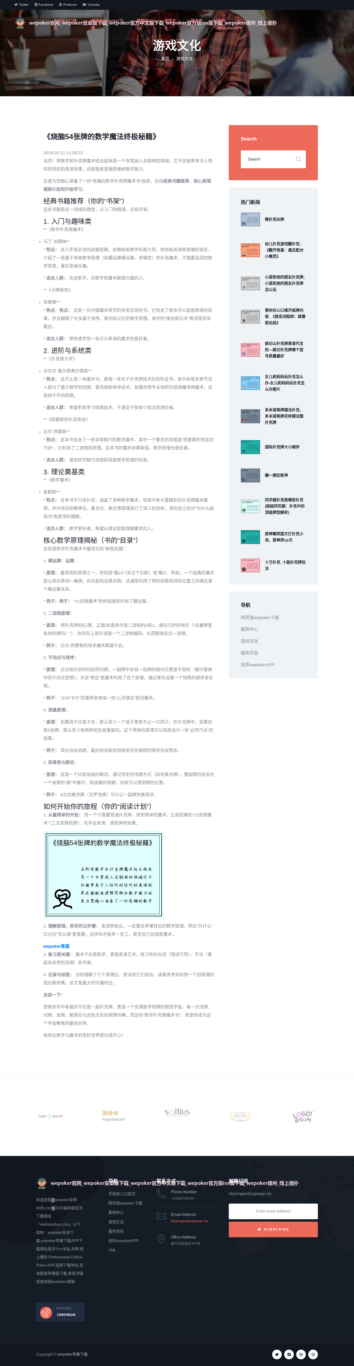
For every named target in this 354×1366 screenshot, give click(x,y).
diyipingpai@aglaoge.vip (189, 1221)
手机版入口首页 (65, 24)
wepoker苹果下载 (73, 1354)
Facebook (46, 4)
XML (112, 1250)
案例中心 (143, 24)
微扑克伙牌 (274, 219)
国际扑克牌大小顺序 (282, 447)
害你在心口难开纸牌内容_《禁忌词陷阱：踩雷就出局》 (285, 316)
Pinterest (70, 4)
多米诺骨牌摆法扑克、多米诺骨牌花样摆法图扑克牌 (284, 416)
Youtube (93, 4)
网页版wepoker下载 (107, 24)
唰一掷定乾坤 (276, 475)
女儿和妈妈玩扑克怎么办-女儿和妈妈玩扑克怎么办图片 (285, 383)
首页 (165, 59)
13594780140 (66, 1315)
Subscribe (276, 1229)
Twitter (24, 4)
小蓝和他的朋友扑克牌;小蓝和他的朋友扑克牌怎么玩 (285, 283)
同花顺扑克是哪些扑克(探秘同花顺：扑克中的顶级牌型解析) (285, 506)
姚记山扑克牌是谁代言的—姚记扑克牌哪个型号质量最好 (284, 349)
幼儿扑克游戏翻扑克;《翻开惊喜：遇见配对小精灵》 (284, 250)
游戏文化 (170, 24)
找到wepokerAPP (230, 24)
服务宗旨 (197, 24)
